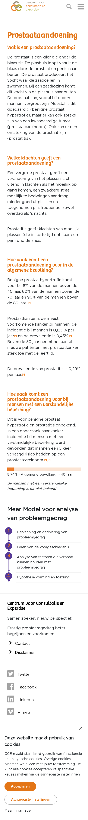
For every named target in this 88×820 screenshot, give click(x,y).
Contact (22, 644)
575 (15, 336)
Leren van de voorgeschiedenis (43, 547)
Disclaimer (25, 653)
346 (49, 460)
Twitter (24, 675)
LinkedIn (26, 700)
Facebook (27, 687)
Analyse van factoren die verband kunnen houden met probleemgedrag (45, 562)
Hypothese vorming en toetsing (43, 577)
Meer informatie (17, 810)
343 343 (29, 303)
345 (45, 460)
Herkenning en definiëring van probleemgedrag (42, 534)
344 (23, 375)
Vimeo (24, 713)
